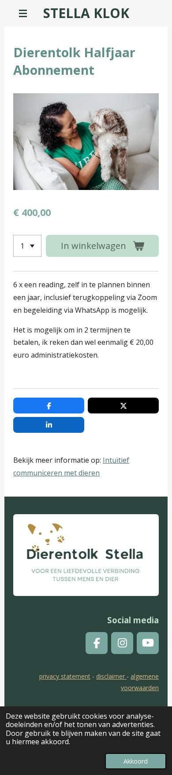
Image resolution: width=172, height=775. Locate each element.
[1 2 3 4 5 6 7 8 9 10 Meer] (27, 246)
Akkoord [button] (135, 761)
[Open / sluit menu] (23, 13)
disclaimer (111, 676)
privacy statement (64, 676)
